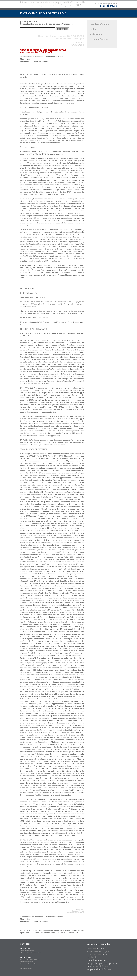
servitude (92, 957)
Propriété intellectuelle (28, 964)
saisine (97, 954)
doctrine (89, 948)
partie (106, 966)
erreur (100, 948)
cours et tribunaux (99, 39)
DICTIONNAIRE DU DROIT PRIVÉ (43, 13)
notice (93, 29)
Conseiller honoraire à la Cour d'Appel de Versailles (30, 950)
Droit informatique (26, 961)
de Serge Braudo (108, 5)
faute (94, 948)
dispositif (90, 954)
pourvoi (109, 969)
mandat (91, 966)
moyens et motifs (96, 969)
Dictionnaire (101, 3)
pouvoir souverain (96, 960)
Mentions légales (26, 968)
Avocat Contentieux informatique (75, 911)
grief (107, 951)
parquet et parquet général (102, 963)
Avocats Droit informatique (77, 45)
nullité (99, 966)
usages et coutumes (95, 951)
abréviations (96, 34)
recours (105, 954)
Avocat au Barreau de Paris (29, 959)
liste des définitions (99, 24)
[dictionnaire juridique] (52, 4)
